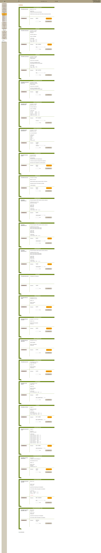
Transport (4, 25)
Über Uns (4, 35)
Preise (4, 31)
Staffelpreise (49, 44)
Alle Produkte (4, 3)
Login (46, 1)
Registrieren (43, 1)
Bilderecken (3, 19)
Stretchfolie (4, 22)
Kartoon (4, 38)
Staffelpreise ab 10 (48, 18)
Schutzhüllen (3, 17)
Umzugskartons (4, 5)
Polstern (4, 12)
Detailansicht (24, 18)
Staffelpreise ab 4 (49, 328)
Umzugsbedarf (4, 9)
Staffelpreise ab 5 (49, 165)
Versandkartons (4, 6)
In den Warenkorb (48, 21)
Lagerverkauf (4, 32)
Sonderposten (4, 28)
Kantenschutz (3, 18)
